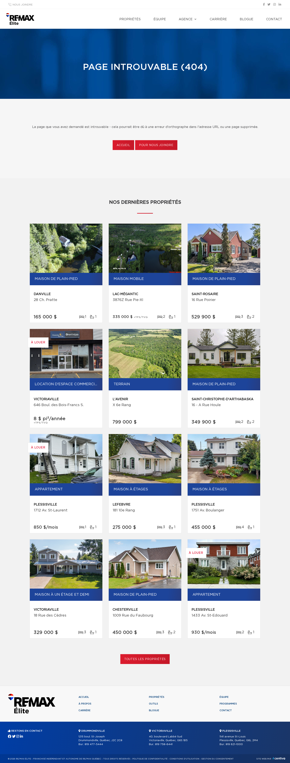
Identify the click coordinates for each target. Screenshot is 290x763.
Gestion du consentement (217, 759)
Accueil (123, 145)
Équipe (159, 19)
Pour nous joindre (156, 145)
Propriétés (130, 19)
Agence (186, 19)
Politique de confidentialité (149, 759)
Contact (274, 19)
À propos (85, 704)
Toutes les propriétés (145, 659)
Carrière (218, 19)
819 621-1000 (234, 744)
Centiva (279, 758)
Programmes (228, 704)
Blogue (246, 19)
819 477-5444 (94, 744)
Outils (153, 704)
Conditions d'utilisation (184, 759)
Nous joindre (23, 5)
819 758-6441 (164, 744)
